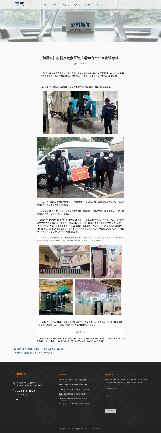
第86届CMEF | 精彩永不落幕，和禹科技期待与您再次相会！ (40, 349)
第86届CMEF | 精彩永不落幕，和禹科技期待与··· (74, 403)
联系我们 (88, 5)
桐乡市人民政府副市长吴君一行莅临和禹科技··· (74, 384)
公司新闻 (87, 30)
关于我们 (55, 5)
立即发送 (110, 411)
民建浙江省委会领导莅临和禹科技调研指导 (33, 353)
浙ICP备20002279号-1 (94, 429)
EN (97, 5)
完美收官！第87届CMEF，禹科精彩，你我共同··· (74, 389)
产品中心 (77, 5)
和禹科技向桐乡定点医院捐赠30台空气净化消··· (74, 399)
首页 (45, 5)
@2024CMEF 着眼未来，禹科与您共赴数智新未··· (75, 380)
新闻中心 (66, 5)
